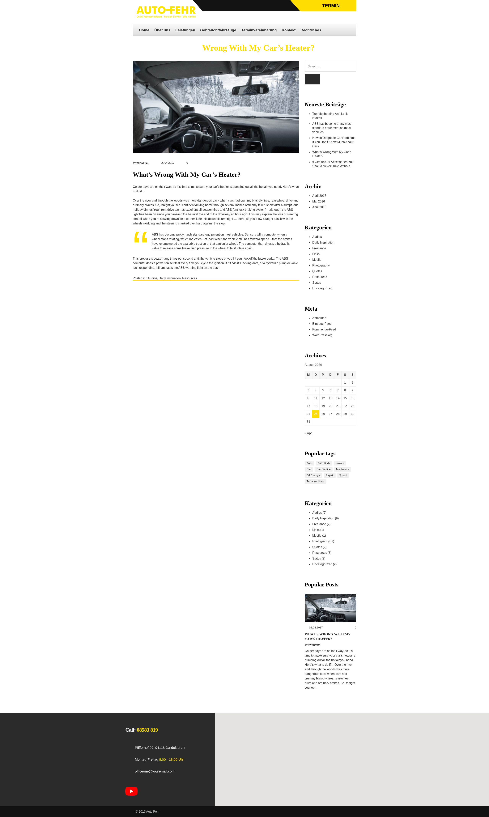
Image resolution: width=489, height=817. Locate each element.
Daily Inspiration (170, 278)
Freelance (319, 248)
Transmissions (315, 481)
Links (316, 254)
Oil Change (313, 475)
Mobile (316, 259)
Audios (152, 278)
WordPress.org (322, 335)
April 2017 (319, 195)
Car (309, 469)
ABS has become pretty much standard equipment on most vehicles (332, 128)
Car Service (324, 469)
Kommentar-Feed (324, 329)
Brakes (340, 463)
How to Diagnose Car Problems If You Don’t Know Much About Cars (333, 142)
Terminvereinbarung (259, 30)
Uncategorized (322, 288)
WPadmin (142, 162)
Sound (343, 475)
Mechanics (342, 469)
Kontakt (289, 30)
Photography (321, 265)
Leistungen (185, 30)
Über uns (162, 30)
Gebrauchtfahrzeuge (218, 30)
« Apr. (308, 433)
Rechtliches (310, 30)
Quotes (317, 271)
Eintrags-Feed (322, 323)
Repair (330, 475)
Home (144, 30)
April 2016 (319, 207)
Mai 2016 (318, 201)
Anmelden (319, 318)
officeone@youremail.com (155, 771)
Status (316, 282)
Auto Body (324, 463)
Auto (309, 463)
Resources (189, 278)
